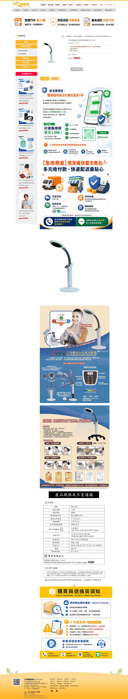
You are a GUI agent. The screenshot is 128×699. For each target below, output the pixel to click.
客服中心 (70, 4)
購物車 (79, 4)
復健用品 (26, 58)
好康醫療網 (29, 679)
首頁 (63, 36)
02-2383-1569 (34, 692)
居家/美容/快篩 (98, 10)
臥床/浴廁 (34, 10)
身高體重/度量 (73, 10)
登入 (102, 4)
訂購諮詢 (57, 4)
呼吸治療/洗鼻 (62, 10)
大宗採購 (64, 4)
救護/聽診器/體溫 (85, 10)
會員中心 (94, 4)
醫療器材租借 (109, 10)
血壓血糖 (17, 10)
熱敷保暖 (25, 10)
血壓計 (28, 686)
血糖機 (33, 686)
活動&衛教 (50, 4)
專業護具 (26, 67)
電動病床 (38, 686)
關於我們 (43, 4)
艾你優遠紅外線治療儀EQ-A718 (103, 36)
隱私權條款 (62, 688)
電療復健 (52, 10)
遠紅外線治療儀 (78, 36)
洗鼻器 (28, 688)
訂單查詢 (86, 4)
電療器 (26, 42)
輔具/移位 (43, 10)
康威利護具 (26, 62)
